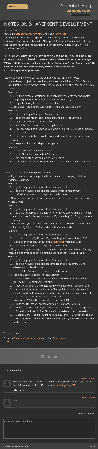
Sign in (91, 446)
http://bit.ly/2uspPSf (64, 385)
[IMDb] (75, 11)
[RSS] (70, 11)
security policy (59, 241)
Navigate (8, 341)
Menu (12, 6)
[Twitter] (80, 11)
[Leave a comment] (90, 11)
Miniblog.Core (21, 446)
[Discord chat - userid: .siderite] (68, 11)
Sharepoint (20, 33)
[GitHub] (85, 11)
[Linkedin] (73, 11)
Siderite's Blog (76, 5)
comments (59, 33)
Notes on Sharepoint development (47, 23)
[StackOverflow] (83, 11)
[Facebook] (78, 11)
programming (35, 33)
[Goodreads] (88, 11)
